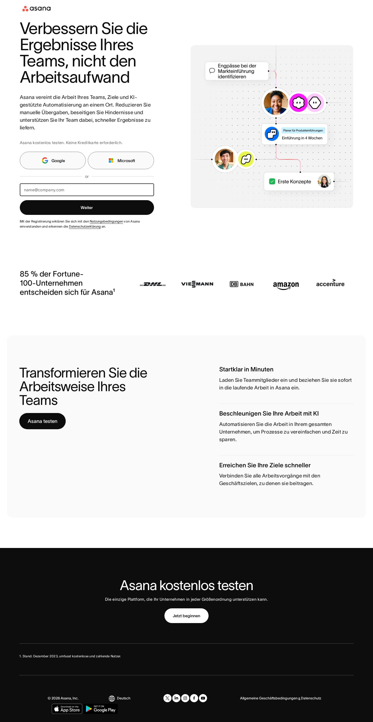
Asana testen (42, 421)
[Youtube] (203, 698)
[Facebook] (194, 698)
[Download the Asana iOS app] (67, 709)
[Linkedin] (176, 698)
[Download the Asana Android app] (100, 709)
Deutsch (123, 698)
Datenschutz (311, 698)
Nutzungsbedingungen (106, 221)
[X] (167, 698)
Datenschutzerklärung (85, 226)
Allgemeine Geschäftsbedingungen (269, 698)
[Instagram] (185, 698)
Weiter (87, 207)
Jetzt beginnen (186, 615)
